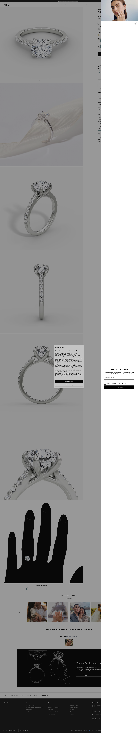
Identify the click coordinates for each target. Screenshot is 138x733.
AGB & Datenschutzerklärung (120, 383)
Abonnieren (119, 387)
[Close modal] (69, 366)
